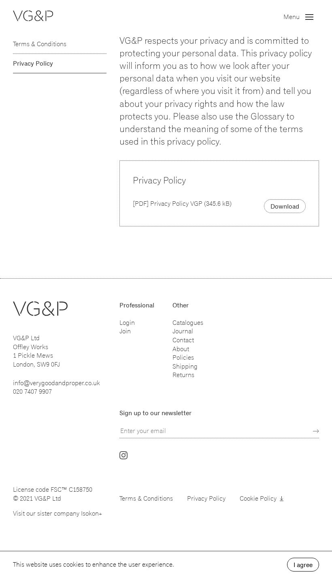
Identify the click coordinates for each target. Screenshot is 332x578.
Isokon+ (91, 513)
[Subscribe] (316, 431)
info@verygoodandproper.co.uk (56, 383)
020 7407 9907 (32, 391)
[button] (301, 17)
